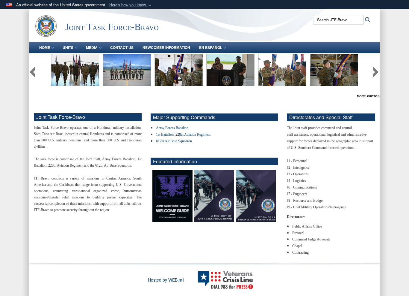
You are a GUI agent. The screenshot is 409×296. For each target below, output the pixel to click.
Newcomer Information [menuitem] (166, 47)
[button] (130, 5)
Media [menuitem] (92, 47)
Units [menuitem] (68, 47)
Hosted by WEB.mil (166, 280)
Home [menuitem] (44, 47)
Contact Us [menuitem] (122, 47)
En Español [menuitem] (210, 47)
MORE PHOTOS (368, 96)
